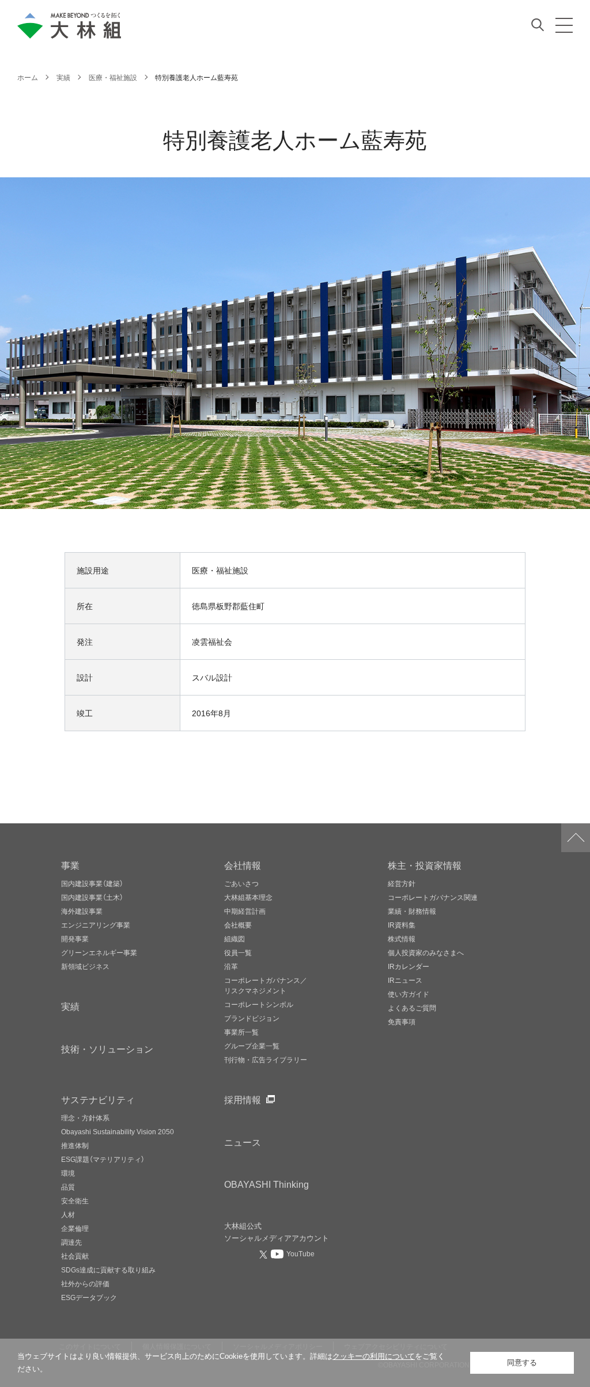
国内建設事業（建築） (92, 883)
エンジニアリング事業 (95, 924)
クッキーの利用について (373, 1356)
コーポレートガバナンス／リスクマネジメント (265, 985)
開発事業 (75, 938)
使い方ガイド (408, 994)
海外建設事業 (82, 911)
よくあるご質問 (412, 1007)
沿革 (231, 966)
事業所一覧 (241, 1032)
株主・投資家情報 (425, 865)
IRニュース (405, 980)
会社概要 (238, 924)
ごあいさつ (241, 883)
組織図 (234, 938)
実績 (70, 1006)
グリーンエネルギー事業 (99, 952)
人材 (68, 1214)
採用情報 (242, 1099)
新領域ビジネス (85, 966)
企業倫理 (75, 1228)
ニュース (242, 1142)
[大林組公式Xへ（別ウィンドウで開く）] (264, 1254)
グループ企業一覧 (251, 1045)
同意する (522, 1362)
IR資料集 (401, 924)
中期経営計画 (245, 911)
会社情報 (242, 865)
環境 (68, 1173)
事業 (70, 865)
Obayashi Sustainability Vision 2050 (117, 1131)
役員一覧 (238, 952)
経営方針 (401, 883)
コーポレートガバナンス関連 (433, 897)
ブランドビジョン (251, 1018)
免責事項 (401, 1021)
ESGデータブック (89, 1297)
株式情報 (401, 938)
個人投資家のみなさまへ (426, 952)
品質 (68, 1186)
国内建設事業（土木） (92, 897)
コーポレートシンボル (258, 1004)
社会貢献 (75, 1256)
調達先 (71, 1242)
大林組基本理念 (248, 897)
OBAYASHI (266, 1184)
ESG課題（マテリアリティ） (103, 1159)
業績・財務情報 (412, 911)
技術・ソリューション (107, 1048)
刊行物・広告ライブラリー (265, 1059)
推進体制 (75, 1145)
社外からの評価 (85, 1283)
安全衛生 (75, 1200)
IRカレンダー (408, 966)
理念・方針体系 (85, 1117)
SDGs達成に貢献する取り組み (108, 1269)
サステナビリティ (98, 1099)
